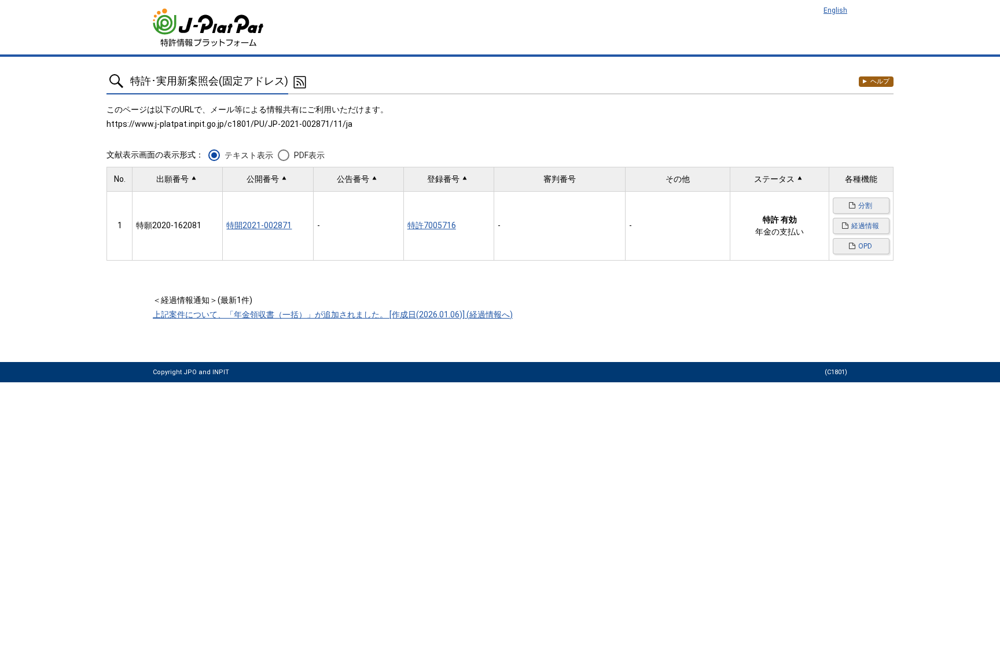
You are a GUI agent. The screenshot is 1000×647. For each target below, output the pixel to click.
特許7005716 (431, 225)
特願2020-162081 (168, 225)
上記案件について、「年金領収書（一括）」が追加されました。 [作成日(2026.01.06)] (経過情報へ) (333, 314)
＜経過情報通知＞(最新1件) (202, 300)
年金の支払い (779, 231)
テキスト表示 (249, 155)
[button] (177, 179)
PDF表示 (309, 155)
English (835, 10)
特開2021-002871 (259, 225)
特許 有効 (780, 219)
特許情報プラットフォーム (209, 27)
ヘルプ (879, 81)
